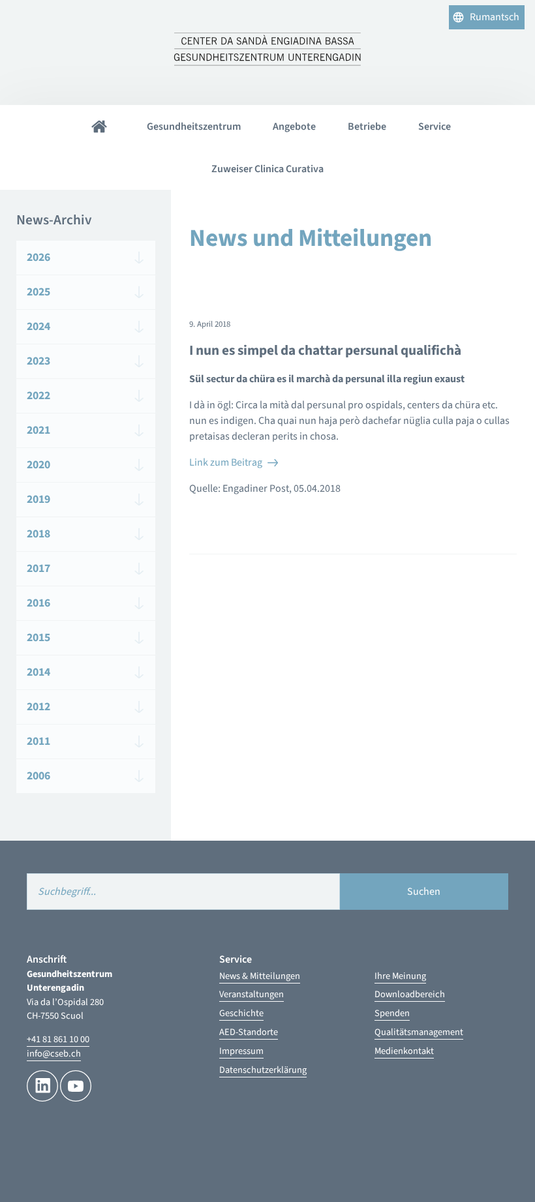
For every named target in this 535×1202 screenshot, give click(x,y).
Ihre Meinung (400, 976)
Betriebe (367, 126)
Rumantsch (494, 17)
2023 (38, 361)
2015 (38, 637)
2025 (38, 292)
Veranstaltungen (251, 994)
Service (434, 126)
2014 (38, 672)
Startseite (99, 126)
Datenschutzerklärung (263, 1070)
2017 (38, 568)
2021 (38, 430)
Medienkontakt (404, 1051)
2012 (38, 707)
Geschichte (241, 1013)
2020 (38, 465)
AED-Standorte (248, 1032)
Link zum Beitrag (225, 462)
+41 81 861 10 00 (58, 1039)
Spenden (392, 1013)
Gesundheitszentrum (194, 126)
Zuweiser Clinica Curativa (267, 169)
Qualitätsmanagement (418, 1032)
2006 (38, 776)
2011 (38, 741)
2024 (38, 326)
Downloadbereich (409, 994)
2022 (38, 395)
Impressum (241, 1051)
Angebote (294, 126)
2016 (38, 603)
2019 (38, 499)
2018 (38, 534)
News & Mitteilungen (259, 976)
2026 (38, 257)
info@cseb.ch (54, 1053)
